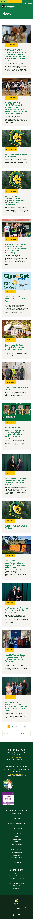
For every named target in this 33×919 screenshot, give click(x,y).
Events (16, 865)
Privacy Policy (16, 881)
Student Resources (16, 810)
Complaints (16, 885)
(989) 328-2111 (16, 755)
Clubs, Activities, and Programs (16, 860)
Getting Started (16, 813)
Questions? (16, 841)
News (16, 873)
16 (24, 726)
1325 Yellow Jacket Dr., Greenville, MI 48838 (16, 769)
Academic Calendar (16, 828)
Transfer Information (16, 826)
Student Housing (16, 862)
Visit (16, 836)
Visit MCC (16, 833)
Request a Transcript (16, 816)
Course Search (16, 821)
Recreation (16, 855)
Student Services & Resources (16, 823)
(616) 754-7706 (16, 771)
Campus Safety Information (16, 876)
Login (3, 1)
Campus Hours (16, 839)
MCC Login (16, 818)
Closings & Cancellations (16, 844)
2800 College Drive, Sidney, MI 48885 (16, 753)
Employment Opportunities (16, 878)
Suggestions (16, 888)
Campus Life (16, 849)
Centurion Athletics (16, 852)
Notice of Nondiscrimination (16, 883)
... (20, 726)
